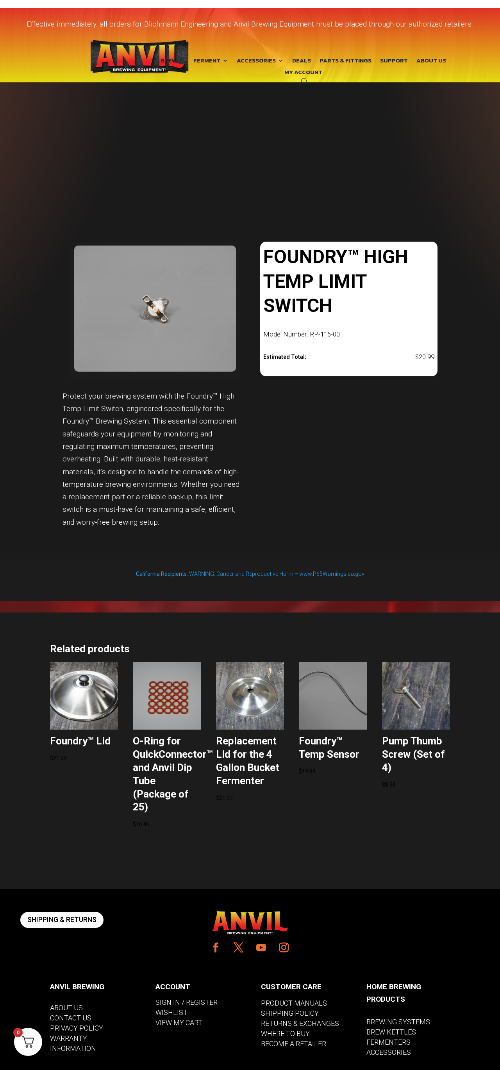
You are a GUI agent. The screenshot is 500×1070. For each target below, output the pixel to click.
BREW (169, 61)
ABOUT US (431, 61)
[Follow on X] (238, 948)
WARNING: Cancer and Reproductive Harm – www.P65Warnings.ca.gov (250, 574)
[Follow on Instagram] (284, 948)
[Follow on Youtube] (261, 948)
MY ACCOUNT (303, 73)
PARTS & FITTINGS (345, 61)
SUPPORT (394, 61)
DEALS (301, 61)
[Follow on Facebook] (216, 948)
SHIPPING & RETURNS (61, 919)
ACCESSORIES (256, 61)
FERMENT (206, 61)
